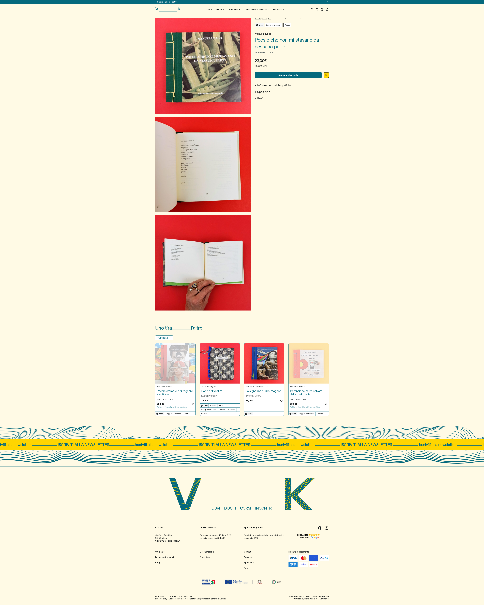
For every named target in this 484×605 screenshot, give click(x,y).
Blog (157, 562)
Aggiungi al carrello (288, 75)
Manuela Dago (263, 33)
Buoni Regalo (206, 557)
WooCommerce (322, 599)
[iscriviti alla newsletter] (242, 444)
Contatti (247, 552)
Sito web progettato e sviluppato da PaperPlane (309, 596)
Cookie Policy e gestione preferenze (184, 599)
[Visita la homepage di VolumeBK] (167, 9)
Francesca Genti (164, 386)
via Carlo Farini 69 (163, 535)
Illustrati (213, 405)
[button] (326, 75)
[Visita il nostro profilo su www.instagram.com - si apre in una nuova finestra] (327, 528)
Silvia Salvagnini (208, 386)
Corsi (245, 508)
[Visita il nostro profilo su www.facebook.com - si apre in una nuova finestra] (320, 528)
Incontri (264, 508)
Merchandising (207, 552)
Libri (208, 9)
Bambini (231, 410)
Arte (221, 405)
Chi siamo (160, 552)
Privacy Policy (161, 599)
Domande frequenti (164, 557)
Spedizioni (264, 91)
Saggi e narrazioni (273, 25)
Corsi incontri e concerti (256, 9)
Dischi (219, 9)
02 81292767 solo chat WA (167, 541)
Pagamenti (249, 557)
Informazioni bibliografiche (274, 85)
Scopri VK (277, 9)
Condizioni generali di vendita (213, 599)
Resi (260, 98)
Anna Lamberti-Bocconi (256, 386)
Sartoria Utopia (264, 52)
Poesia (287, 25)
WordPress (309, 599)
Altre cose (233, 9)
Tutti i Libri (163, 338)
